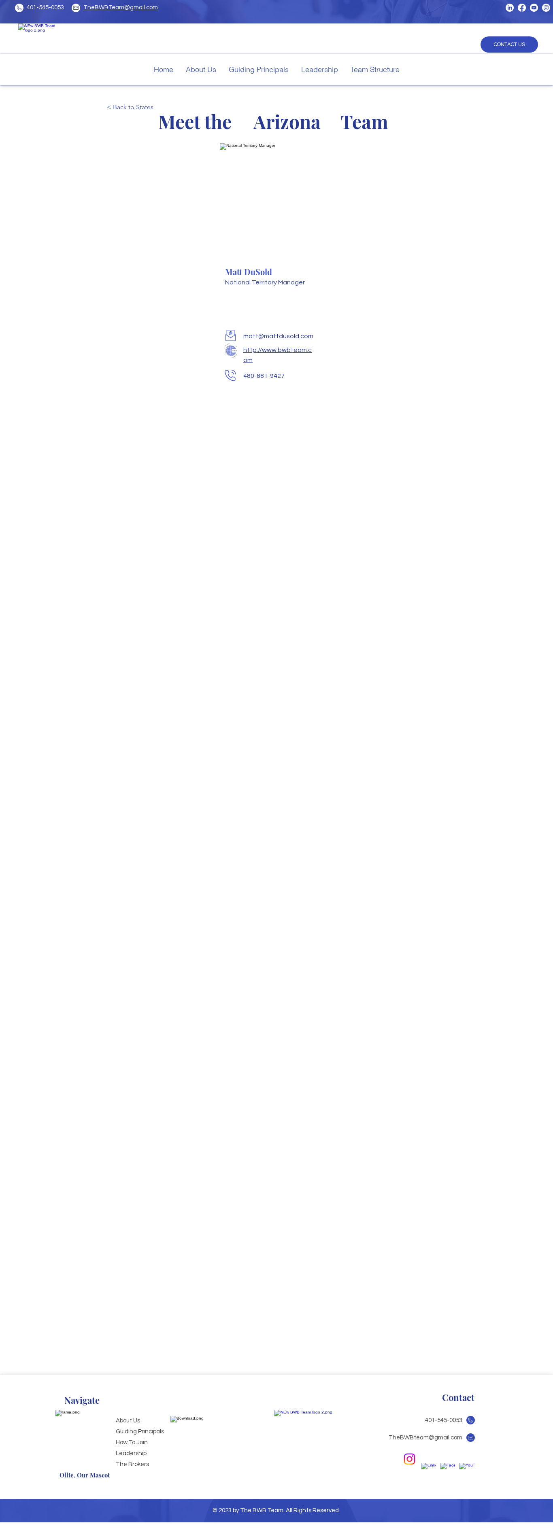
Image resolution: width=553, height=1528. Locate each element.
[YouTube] (534, 8)
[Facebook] (522, 8)
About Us (128, 1421)
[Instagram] (546, 8)
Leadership (131, 1453)
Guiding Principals (140, 1431)
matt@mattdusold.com (278, 336)
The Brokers (132, 1464)
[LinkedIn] (510, 8)
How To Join (132, 1442)
